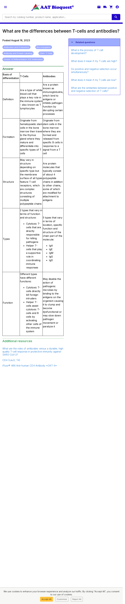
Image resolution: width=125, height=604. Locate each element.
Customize (62, 599)
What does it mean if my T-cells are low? (93, 79)
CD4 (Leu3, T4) (11, 360)
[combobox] (56, 17)
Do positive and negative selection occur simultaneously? (94, 70)
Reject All (76, 599)
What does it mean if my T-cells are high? (94, 61)
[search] (116, 17)
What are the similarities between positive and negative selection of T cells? (94, 89)
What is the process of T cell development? (87, 52)
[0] (111, 7)
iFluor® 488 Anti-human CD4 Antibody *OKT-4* (29, 365)
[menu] (5, 7)
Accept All (46, 599)
